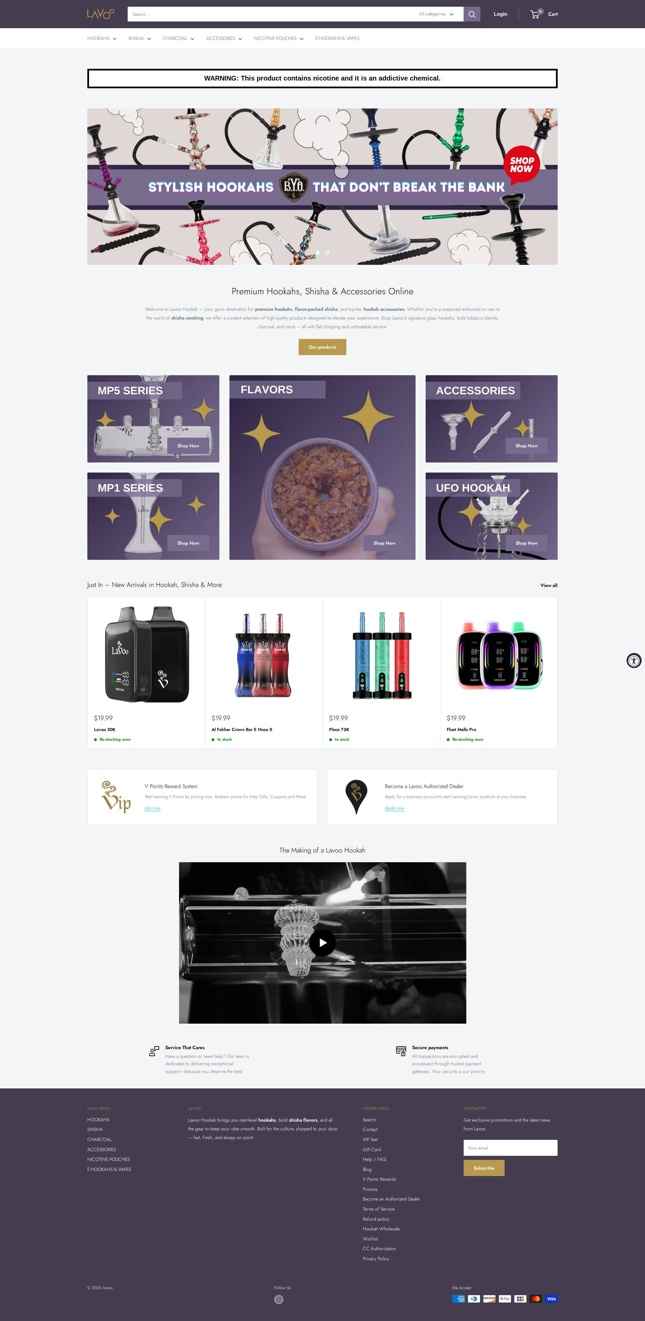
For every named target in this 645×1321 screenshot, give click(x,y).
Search (369, 1119)
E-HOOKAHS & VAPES (337, 38)
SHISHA (136, 38)
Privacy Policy (376, 1258)
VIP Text (370, 1139)
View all (550, 585)
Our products (322, 347)
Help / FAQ (374, 1159)
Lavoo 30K (105, 729)
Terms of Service (379, 1209)
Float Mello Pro (461, 729)
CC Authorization (379, 1248)
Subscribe (484, 1168)
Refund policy (376, 1219)
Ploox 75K (339, 729)
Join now (153, 808)
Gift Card (372, 1149)
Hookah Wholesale (381, 1229)
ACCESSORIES (220, 38)
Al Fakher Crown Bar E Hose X (242, 729)
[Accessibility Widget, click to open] (634, 660)
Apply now (394, 808)
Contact (370, 1129)
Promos (370, 1189)
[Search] (472, 14)
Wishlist (370, 1238)
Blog (367, 1169)
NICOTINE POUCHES (275, 38)
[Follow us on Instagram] (279, 1299)
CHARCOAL (175, 38)
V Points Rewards (379, 1179)
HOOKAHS (98, 38)
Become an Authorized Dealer (391, 1199)
